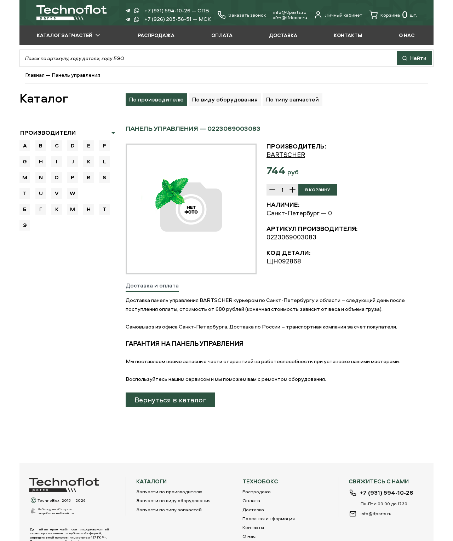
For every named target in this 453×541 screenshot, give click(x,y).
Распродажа (256, 491)
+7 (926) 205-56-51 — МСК (177, 19)
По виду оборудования (225, 99)
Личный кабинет (343, 15)
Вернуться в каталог (170, 400)
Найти (417, 57)
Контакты (253, 527)
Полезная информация (268, 518)
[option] (191, 209)
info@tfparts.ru (289, 12)
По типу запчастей (292, 99)
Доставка (253, 509)
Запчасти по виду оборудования (173, 500)
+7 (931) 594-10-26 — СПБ (176, 10)
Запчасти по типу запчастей (169, 509)
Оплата (251, 500)
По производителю (156, 99)
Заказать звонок (247, 15)
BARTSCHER (285, 154)
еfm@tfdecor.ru (290, 17)
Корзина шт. (398, 14)
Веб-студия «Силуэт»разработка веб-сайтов (56, 511)
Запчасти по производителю (169, 491)
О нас (249, 536)
